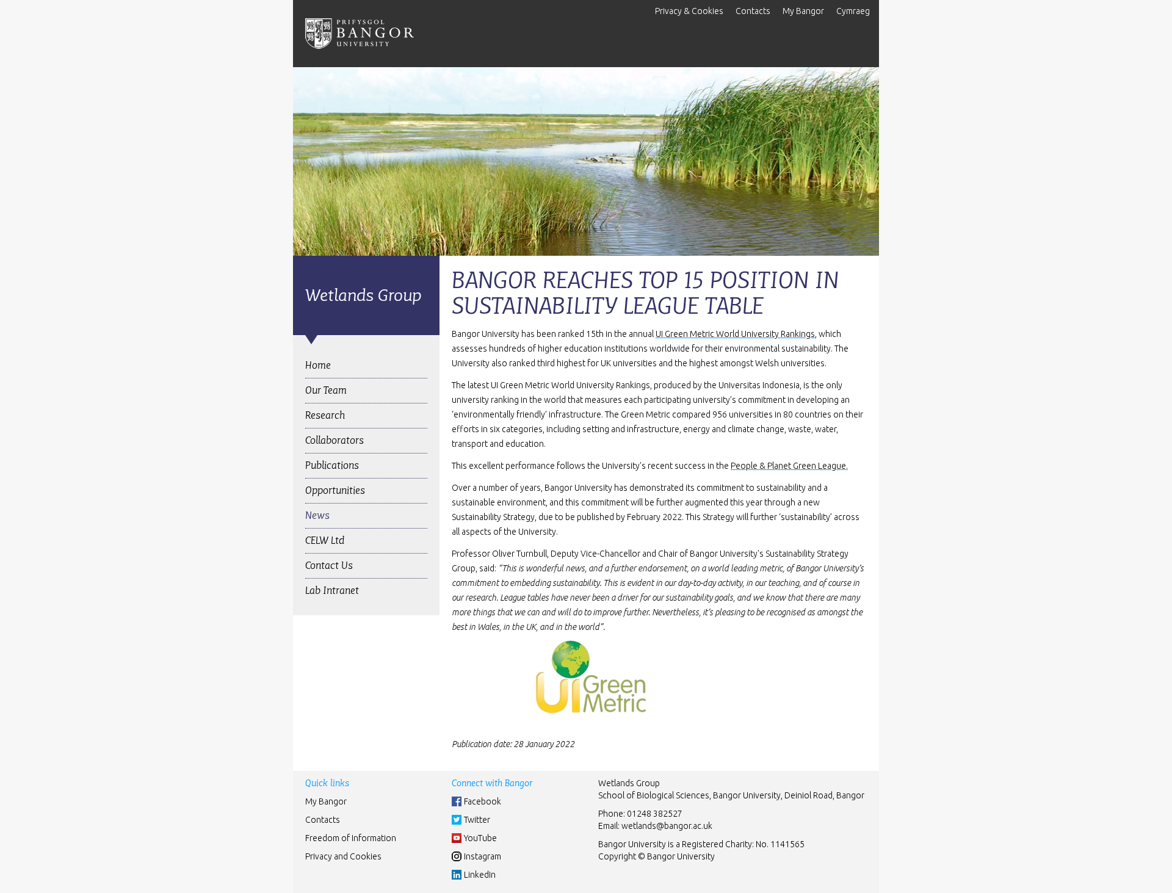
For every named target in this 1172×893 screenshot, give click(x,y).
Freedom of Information (350, 838)
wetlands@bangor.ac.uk (666, 826)
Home (318, 365)
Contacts (753, 11)
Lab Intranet (332, 590)
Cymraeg (853, 11)
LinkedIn (480, 875)
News (317, 515)
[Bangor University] (359, 33)
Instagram (482, 856)
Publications (332, 465)
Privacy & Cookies (689, 11)
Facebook (482, 801)
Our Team (326, 390)
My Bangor (803, 11)
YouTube (480, 838)
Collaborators (334, 440)
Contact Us (329, 565)
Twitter (477, 820)
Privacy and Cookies (343, 856)
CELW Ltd (324, 540)
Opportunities (335, 490)
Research (325, 415)
